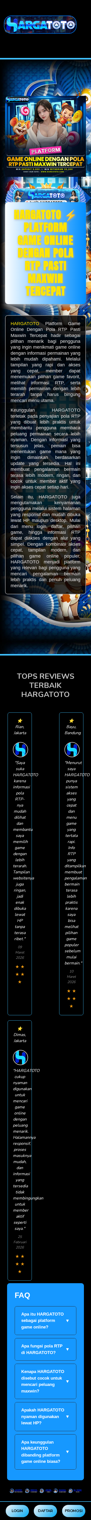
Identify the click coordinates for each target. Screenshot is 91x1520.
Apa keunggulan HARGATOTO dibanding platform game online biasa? (45, 1452)
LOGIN (17, 1510)
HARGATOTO (25, 323)
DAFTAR (45, 1510)
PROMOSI (74, 1510)
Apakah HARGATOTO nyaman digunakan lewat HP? (45, 1416)
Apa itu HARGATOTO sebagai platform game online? (45, 1320)
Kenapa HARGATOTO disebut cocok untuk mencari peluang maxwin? (45, 1381)
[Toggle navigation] (5, 41)
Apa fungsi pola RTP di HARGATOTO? (45, 1349)
